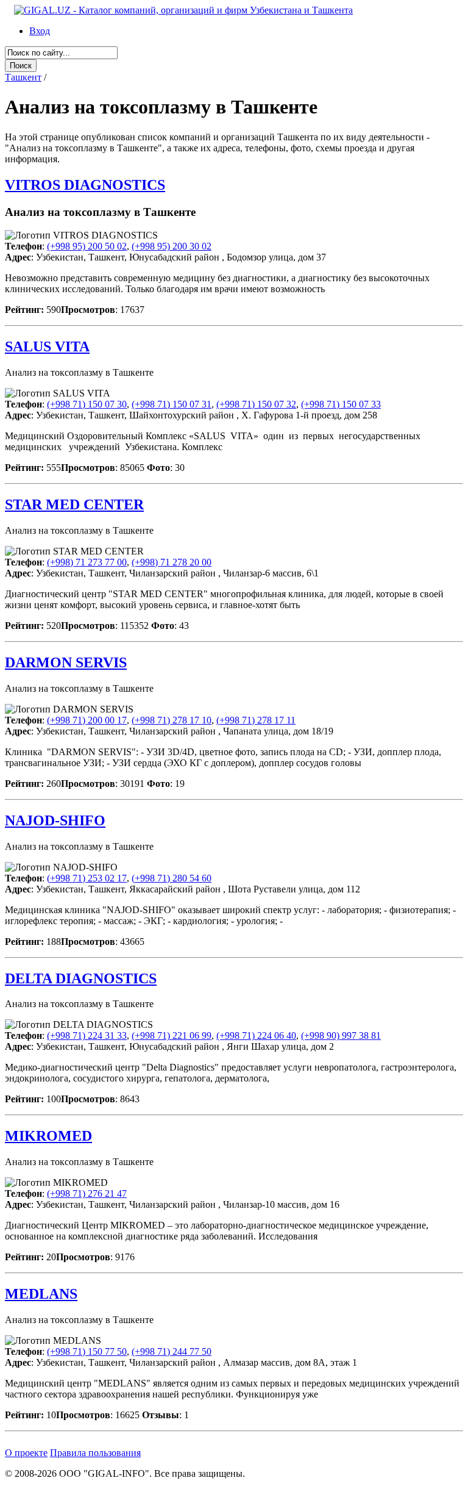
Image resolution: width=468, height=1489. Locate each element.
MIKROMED (48, 1136)
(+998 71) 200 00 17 (87, 720)
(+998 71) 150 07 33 (341, 404)
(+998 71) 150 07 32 (256, 404)
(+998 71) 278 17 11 (256, 720)
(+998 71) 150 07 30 (87, 404)
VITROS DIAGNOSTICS (85, 185)
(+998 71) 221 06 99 (171, 1035)
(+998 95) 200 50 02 (87, 246)
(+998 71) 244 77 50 (171, 1351)
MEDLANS (41, 1294)
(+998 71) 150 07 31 (171, 404)
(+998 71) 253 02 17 (87, 878)
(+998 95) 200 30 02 (171, 246)
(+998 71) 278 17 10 (171, 720)
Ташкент (23, 77)
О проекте (26, 1453)
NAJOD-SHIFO (55, 820)
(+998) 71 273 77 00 (87, 562)
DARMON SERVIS (66, 662)
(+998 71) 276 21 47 (87, 1193)
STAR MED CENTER (74, 504)
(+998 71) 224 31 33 (87, 1035)
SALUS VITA (47, 346)
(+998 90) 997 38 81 (341, 1035)
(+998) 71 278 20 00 (171, 562)
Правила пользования (95, 1453)
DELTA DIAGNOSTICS (81, 978)
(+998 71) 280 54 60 (171, 878)
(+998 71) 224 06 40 (256, 1035)
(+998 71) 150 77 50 (87, 1351)
